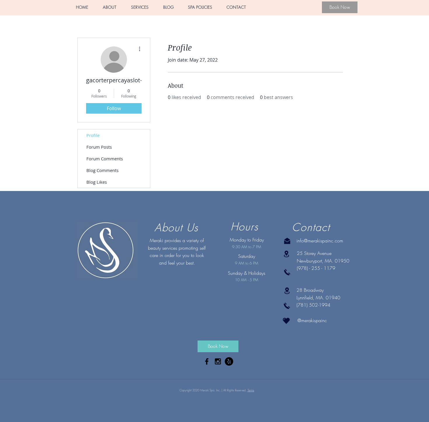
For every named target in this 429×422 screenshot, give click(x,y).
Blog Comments (102, 170)
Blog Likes (96, 182)
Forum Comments (104, 158)
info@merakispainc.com (320, 240)
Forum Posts (99, 147)
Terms (250, 390)
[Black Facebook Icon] (207, 361)
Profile (93, 135)
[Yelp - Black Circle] (229, 361)
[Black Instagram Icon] (218, 361)
